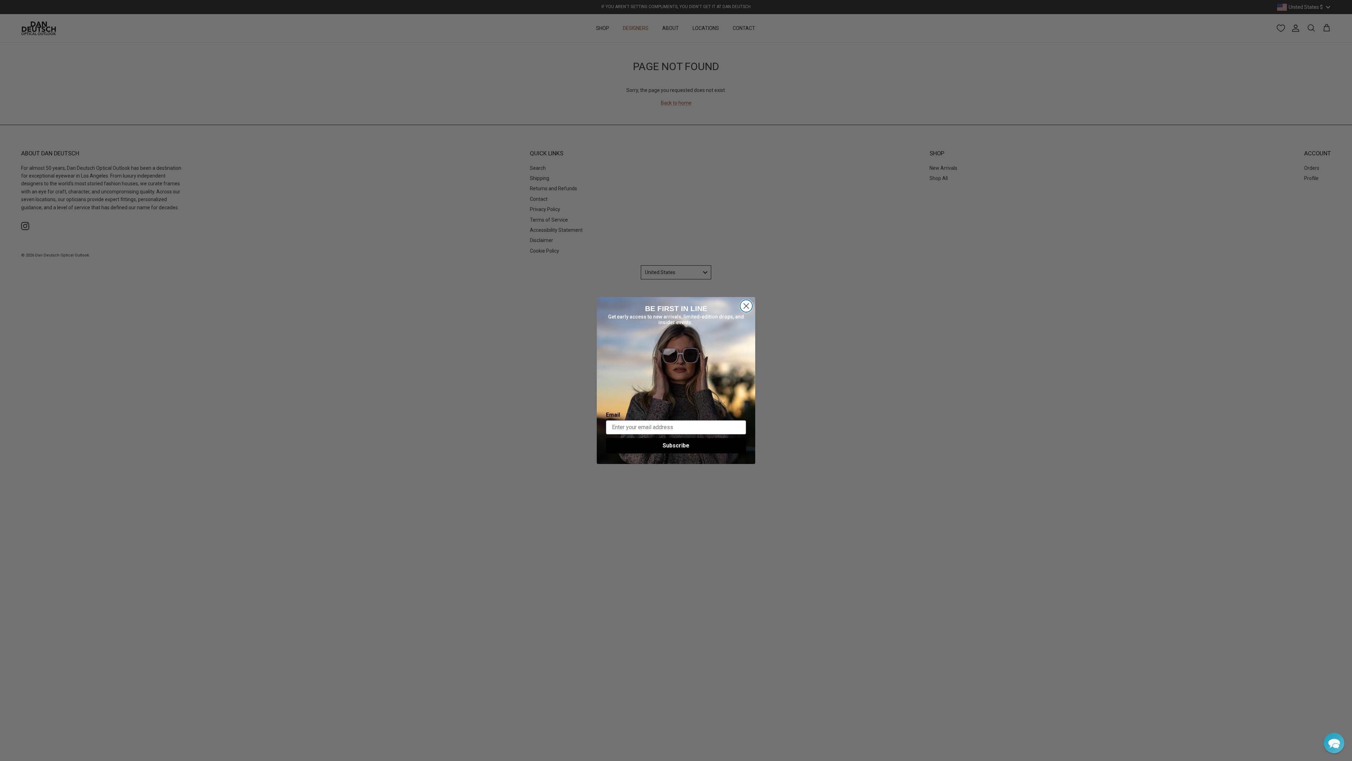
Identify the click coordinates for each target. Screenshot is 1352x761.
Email (613, 415)
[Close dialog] (746, 306)
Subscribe (676, 445)
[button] (1334, 743)
